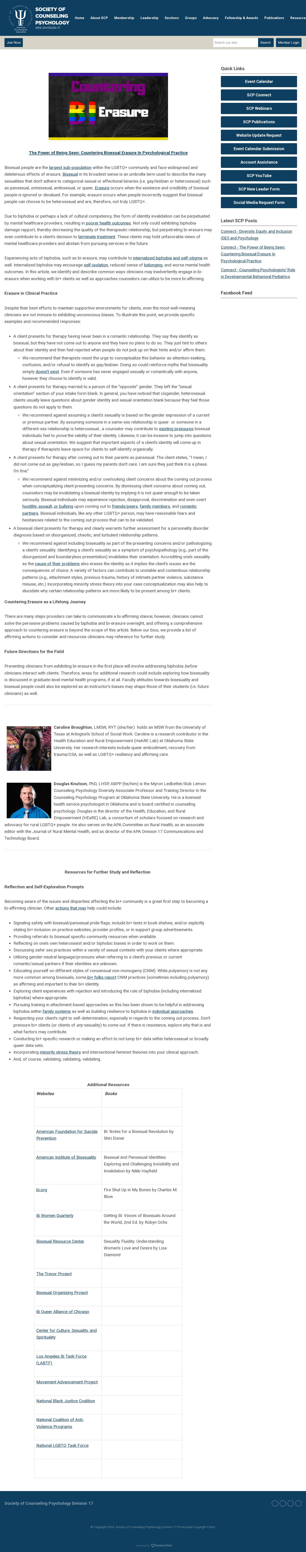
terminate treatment (96, 236)
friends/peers (125, 506)
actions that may (70, 908)
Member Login (288, 43)
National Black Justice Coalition (65, 1400)
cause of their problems (57, 563)
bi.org (41, 1189)
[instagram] (290, 1503)
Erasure (102, 187)
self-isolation (96, 265)
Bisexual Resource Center (60, 1241)
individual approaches (172, 1011)
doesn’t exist (47, 371)
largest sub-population (70, 167)
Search (265, 43)
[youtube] (298, 1503)
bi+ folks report (101, 977)
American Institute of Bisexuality (66, 1157)
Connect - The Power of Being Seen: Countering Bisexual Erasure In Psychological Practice (253, 254)
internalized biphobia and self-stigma (167, 258)
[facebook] (275, 1503)
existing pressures (176, 428)
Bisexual (70, 174)
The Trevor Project (54, 1273)
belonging (153, 265)
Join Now (14, 43)
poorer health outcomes (108, 223)
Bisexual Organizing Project (62, 1292)
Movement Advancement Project (67, 1382)
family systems (57, 1011)
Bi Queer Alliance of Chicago (62, 1311)
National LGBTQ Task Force (62, 1445)
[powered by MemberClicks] (153, 1546)
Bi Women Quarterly (54, 1215)
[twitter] (283, 1503)
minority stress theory (60, 1052)
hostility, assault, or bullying (47, 506)
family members (155, 506)
